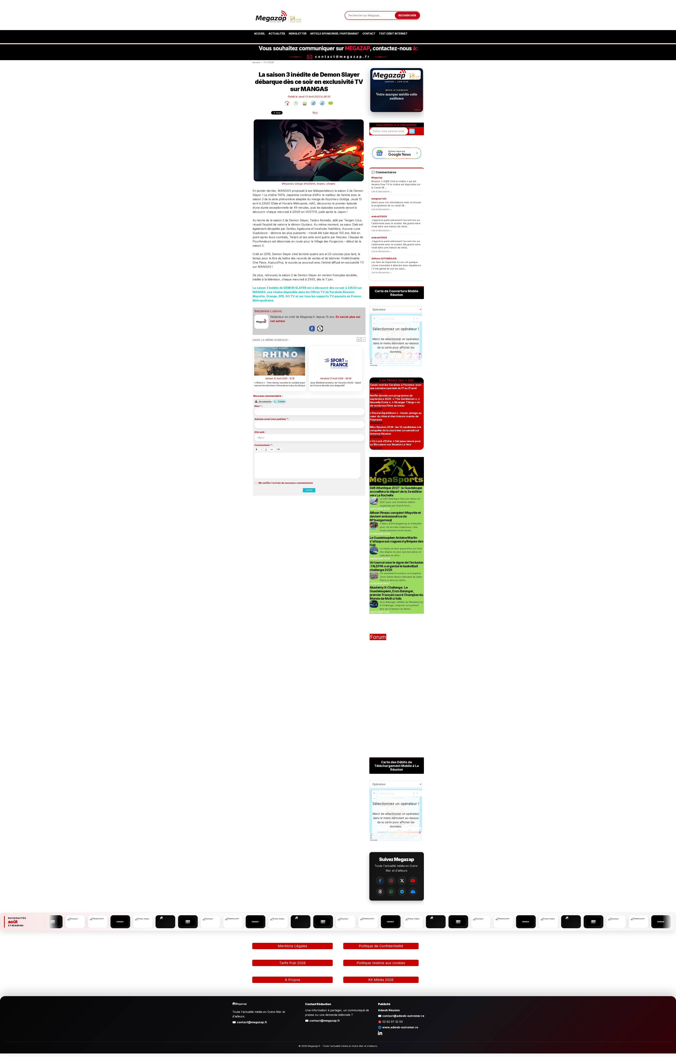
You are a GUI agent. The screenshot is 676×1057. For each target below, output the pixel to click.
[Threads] (380, 891)
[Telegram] (402, 891)
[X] (402, 880)
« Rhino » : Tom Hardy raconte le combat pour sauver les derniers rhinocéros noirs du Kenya (279, 384)
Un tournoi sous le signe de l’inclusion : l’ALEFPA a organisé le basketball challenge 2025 (396, 566)
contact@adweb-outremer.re (403, 1016)
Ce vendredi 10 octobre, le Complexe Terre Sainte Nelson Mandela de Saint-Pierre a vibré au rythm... (401, 577)
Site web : (259, 432)
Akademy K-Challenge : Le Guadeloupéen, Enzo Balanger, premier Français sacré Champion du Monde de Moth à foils (396, 593)
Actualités (276, 33)
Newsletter (297, 33)
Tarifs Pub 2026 (292, 963)
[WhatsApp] (391, 891)
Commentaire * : (263, 445)
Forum (378, 637)
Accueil (259, 33)
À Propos (292, 980)
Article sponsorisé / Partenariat (334, 33)
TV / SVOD (268, 62)
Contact (368, 33)
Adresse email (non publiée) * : (271, 419)
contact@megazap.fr (252, 1022)
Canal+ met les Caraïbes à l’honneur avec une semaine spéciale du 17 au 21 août (395, 386)
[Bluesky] (413, 891)
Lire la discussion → (381, 191)
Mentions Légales (292, 946)
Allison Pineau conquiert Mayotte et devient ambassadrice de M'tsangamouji (395, 516)
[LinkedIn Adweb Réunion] (380, 1033)
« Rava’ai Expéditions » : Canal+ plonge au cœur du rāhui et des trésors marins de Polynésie (395, 416)
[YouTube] (413, 880)
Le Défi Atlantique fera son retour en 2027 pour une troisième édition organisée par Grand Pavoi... (400, 502)
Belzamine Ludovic (268, 311)
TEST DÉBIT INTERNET (393, 33)
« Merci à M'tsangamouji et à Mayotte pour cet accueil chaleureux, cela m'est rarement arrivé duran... (400, 527)
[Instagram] (391, 880)
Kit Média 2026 (380, 980)
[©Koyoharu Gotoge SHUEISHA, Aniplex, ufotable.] (309, 120)
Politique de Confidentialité (381, 946)
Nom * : (258, 406)
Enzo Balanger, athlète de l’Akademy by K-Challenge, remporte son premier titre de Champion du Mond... (401, 605)
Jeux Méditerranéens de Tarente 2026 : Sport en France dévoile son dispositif (335, 384)
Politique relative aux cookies (381, 963)
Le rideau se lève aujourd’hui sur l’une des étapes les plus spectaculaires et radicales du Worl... (401, 552)
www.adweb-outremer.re (400, 1027)
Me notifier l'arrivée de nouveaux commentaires (285, 482)
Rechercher (407, 15)
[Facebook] (380, 880)
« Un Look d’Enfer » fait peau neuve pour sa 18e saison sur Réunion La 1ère (395, 442)
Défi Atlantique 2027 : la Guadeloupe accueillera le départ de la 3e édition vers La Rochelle (396, 491)
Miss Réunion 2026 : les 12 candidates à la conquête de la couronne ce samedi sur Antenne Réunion (395, 430)
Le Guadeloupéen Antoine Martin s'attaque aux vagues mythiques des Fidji (396, 541)
